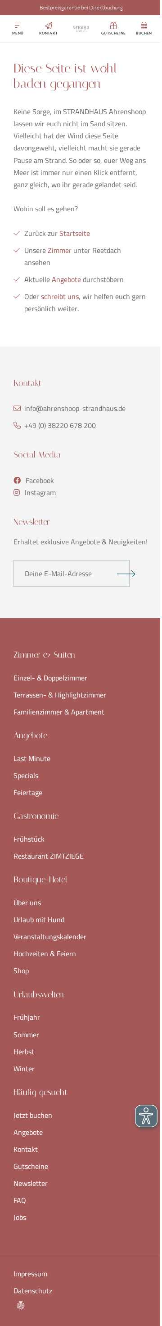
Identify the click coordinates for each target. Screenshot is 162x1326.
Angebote (67, 279)
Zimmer (60, 250)
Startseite (74, 233)
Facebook (40, 481)
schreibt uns (60, 296)
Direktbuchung (106, 7)
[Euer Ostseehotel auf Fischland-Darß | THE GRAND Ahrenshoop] (81, 29)
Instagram (40, 493)
